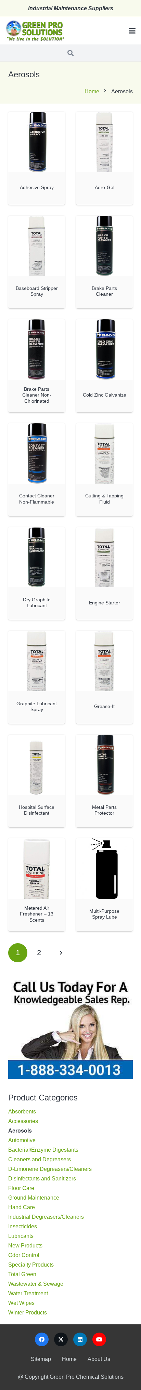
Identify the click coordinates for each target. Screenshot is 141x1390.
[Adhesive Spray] (36, 142)
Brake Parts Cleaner (104, 291)
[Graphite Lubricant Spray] (36, 661)
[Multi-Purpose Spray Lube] (104, 868)
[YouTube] (99, 1339)
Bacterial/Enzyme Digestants (43, 1150)
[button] (132, 30)
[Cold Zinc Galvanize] (104, 349)
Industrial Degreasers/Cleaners (46, 1217)
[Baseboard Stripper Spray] (36, 246)
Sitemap (41, 1359)
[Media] (34, 31)
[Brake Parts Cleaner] (104, 246)
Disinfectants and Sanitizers (42, 1178)
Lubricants (21, 1236)
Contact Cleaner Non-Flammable (36, 498)
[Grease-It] (104, 661)
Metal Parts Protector (104, 810)
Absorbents (22, 1111)
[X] (61, 1339)
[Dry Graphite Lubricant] (36, 557)
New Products (25, 1245)
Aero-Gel (104, 187)
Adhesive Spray (37, 187)
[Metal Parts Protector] (104, 765)
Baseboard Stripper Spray (37, 291)
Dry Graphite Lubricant (37, 602)
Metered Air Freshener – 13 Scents (36, 914)
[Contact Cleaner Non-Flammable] (36, 453)
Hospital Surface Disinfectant (36, 810)
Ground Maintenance (33, 1198)
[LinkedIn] (80, 1339)
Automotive (22, 1140)
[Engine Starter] (104, 557)
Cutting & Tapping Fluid (104, 498)
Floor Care (21, 1188)
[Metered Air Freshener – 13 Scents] (36, 868)
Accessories (23, 1121)
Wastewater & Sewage (35, 1284)
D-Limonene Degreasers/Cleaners (50, 1169)
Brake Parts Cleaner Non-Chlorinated (36, 395)
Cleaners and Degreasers (39, 1159)
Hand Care (21, 1207)
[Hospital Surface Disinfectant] (36, 765)
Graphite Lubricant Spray (36, 706)
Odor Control (23, 1255)
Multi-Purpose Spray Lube (104, 914)
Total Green (22, 1274)
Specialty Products (31, 1265)
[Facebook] (42, 1339)
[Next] (60, 952)
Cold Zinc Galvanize (104, 395)
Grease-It (104, 706)
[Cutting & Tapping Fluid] (104, 453)
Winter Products (27, 1312)
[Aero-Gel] (104, 142)
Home (92, 91)
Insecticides (22, 1226)
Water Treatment (28, 1293)
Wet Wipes (21, 1303)
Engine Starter (104, 602)
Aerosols (20, 1131)
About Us (99, 1359)
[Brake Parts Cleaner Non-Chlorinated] (36, 349)
